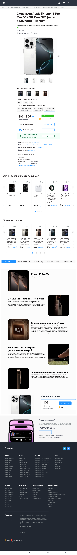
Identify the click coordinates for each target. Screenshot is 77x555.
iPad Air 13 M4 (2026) (24, 474)
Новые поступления (10, 520)
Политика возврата (53, 492)
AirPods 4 (7, 490)
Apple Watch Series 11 (40, 468)
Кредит (50, 490)
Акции (6, 524)
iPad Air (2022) (22, 458)
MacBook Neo (59, 458)
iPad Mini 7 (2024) (23, 476)
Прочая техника (23, 498)
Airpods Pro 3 (8, 488)
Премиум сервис (36, 490)
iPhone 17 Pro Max (9, 466)
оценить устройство (48, 136)
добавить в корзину (48, 116)
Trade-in (50, 506)
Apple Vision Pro (23, 488)
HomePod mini (23, 492)
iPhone (8, 455)
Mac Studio (58, 468)
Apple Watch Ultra (39, 476)
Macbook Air (58, 462)
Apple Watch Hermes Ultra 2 (42, 460)
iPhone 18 (7, 462)
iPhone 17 (7, 472)
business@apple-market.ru (54, 437)
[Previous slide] (18, 56)
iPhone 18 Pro (8, 460)
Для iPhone (35, 492)
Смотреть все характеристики (26, 165)
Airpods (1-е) (8, 506)
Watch (37, 455)
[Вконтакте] (68, 448)
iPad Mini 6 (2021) (23, 460)
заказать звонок (45, 432)
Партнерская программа (54, 498)
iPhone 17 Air (8, 470)
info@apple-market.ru (57, 435)
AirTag (20, 496)
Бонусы (50, 504)
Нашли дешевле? (23, 119)
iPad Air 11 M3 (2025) (24, 468)
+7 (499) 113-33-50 (47, 428)
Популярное (8, 522)
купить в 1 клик (48, 124)
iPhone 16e (7, 474)
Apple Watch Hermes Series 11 (43, 458)
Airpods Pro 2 (8, 496)
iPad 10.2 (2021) (23, 462)
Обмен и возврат (52, 502)
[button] (29, 553)
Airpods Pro (8, 498)
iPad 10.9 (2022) (23, 464)
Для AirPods (35, 488)
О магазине (51, 488)
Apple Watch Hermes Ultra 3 (42, 462)
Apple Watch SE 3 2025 (41, 464)
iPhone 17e (7, 464)
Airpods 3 (7, 502)
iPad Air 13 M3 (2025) (24, 472)
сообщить (14, 206)
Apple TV (21, 490)
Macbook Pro (58, 460)
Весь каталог (8, 518)
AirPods (8, 485)
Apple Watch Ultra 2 (40, 470)
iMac (56, 464)
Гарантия (50, 500)
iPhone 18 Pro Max (9, 458)
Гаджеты (23, 485)
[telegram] (64, 448)
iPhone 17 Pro (8, 468)
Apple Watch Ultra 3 (40, 474)
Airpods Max (8, 500)
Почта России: (24, 150)
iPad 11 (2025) (22, 466)
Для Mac (34, 496)
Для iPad (34, 494)
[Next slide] (58, 56)
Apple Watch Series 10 (40, 466)
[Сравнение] (14, 182)
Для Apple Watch (36, 498)
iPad (21, 455)
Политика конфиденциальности (56, 494)
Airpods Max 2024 (9, 492)
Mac (57, 455)
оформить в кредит (48, 129)
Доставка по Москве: (26, 142)
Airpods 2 (7, 504)
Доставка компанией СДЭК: (27, 147)
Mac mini (57, 466)
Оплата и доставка (53, 496)
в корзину (27, 206)
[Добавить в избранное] (16, 182)
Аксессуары (37, 485)
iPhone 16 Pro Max (9, 476)
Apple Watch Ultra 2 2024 (41, 472)
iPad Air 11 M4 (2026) (24, 470)
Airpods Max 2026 (9, 494)
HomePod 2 (22, 494)
